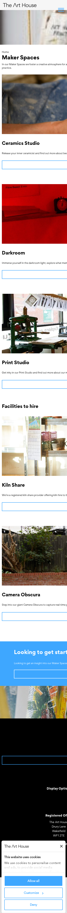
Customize (31, 893)
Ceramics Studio (21, 143)
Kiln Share (13, 484)
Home (5, 52)
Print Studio (15, 362)
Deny (33, 905)
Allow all (33, 881)
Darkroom (13, 252)
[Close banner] (61, 846)
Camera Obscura (21, 594)
